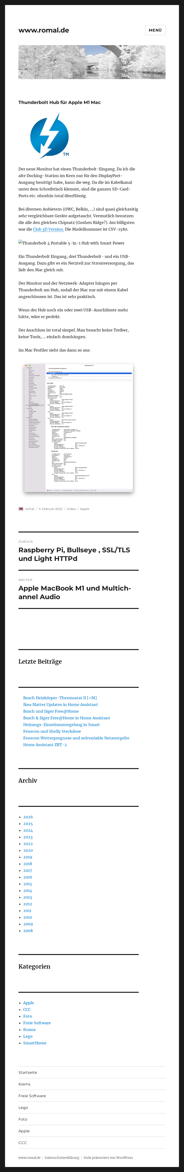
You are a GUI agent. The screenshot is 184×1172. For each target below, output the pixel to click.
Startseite (27, 1072)
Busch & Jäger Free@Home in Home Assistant (66, 718)
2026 (28, 816)
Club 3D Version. (48, 229)
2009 (28, 924)
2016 (27, 877)
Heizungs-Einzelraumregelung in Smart (61, 724)
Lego (28, 1036)
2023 (28, 837)
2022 (28, 843)
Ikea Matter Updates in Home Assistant (60, 704)
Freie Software (37, 1022)
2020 (28, 850)
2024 (28, 830)
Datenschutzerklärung (62, 1158)
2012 (27, 903)
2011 (27, 910)
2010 (27, 917)
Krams (29, 1029)
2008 (28, 930)
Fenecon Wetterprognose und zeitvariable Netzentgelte (76, 738)
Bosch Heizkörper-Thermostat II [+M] (60, 697)
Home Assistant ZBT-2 (45, 744)
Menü (155, 30)
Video (71, 509)
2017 (27, 870)
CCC (26, 1009)
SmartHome (34, 1043)
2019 (27, 857)
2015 (27, 883)
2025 (28, 823)
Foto (27, 1016)
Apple (84, 509)
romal (29, 509)
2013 (27, 897)
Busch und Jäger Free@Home (51, 711)
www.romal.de (43, 30)
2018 (27, 863)
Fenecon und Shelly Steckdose (52, 731)
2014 (27, 890)
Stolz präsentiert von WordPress (108, 1158)
